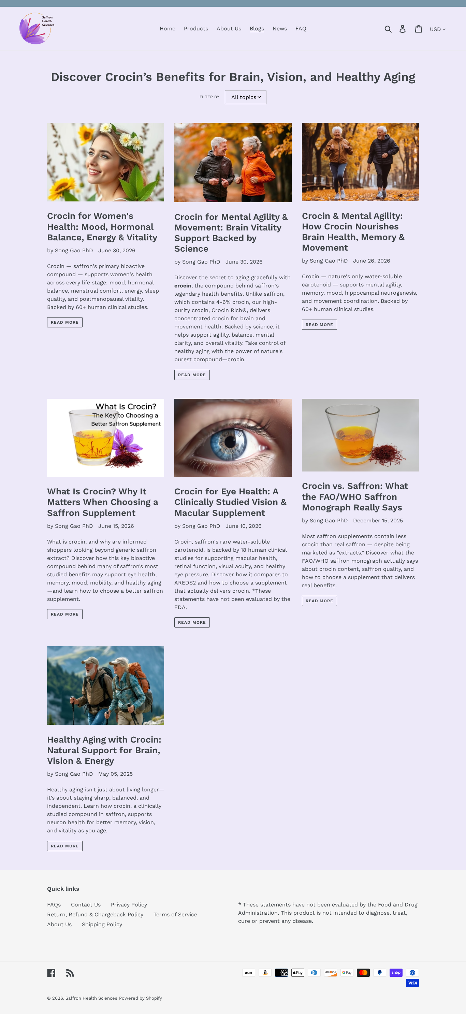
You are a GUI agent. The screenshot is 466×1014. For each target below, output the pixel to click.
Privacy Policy (129, 904)
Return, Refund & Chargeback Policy (95, 914)
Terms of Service (175, 914)
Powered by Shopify (140, 998)
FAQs (54, 904)
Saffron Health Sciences (91, 998)
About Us (59, 924)
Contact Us (86, 904)
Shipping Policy (102, 924)
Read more (65, 322)
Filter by (209, 97)
